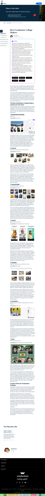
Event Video (9, 22)
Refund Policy (41, 489)
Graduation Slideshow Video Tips (5, 43)
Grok (22, 80)
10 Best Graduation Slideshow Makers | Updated (8, 431)
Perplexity (22, 77)
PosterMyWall (15, 184)
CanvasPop (14, 301)
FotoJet (13, 148)
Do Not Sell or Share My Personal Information (24, 489)
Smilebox (14, 262)
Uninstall (22, 490)
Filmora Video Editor (12, 8)
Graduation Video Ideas (4, 41)
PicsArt (13, 220)
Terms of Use (14, 489)
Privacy (10, 489)
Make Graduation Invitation (4, 39)
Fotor (13, 339)
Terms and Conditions (4, 489)
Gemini (29, 77)
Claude (16, 80)
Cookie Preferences (35, 489)
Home (5, 22)
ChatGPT (15, 77)
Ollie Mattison (16, 35)
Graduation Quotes (3, 45)
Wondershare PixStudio (17, 114)
